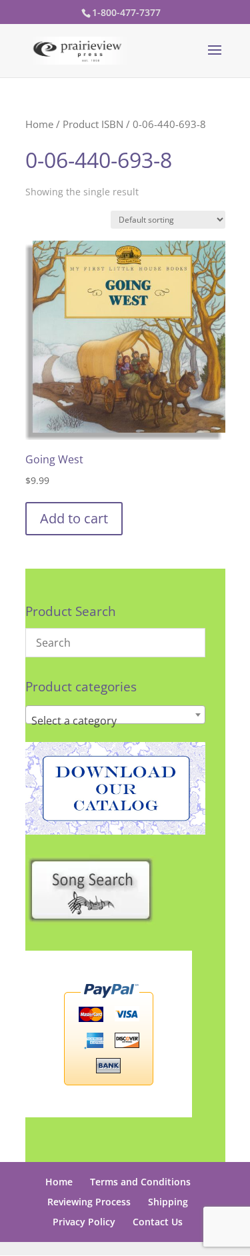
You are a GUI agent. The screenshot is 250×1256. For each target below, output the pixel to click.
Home (39, 124)
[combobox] (115, 714)
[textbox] (115, 720)
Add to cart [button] (74, 518)
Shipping (168, 1201)
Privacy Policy (84, 1221)
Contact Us (158, 1221)
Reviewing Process (89, 1201)
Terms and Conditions (140, 1181)
